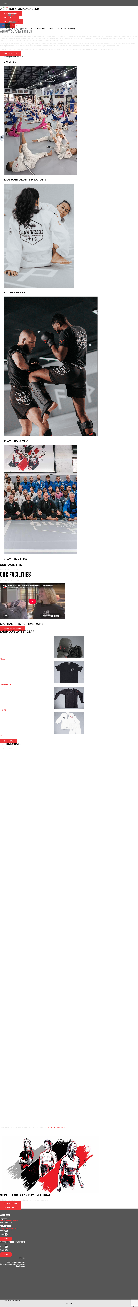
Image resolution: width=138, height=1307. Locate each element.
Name (2, 1231)
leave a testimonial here (56, 1127)
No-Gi (3, 710)
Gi (1, 736)
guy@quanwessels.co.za (9, 1229)
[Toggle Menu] (29, 34)
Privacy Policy (69, 1303)
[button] (24, 29)
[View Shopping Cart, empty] (2, 137)
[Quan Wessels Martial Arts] (7, 9)
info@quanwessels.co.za (9, 1221)
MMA (2, 659)
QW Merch (5, 684)
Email (2, 1234)
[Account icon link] (1, 140)
